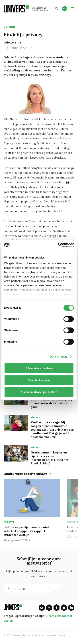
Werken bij (51, 635)
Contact (61, 635)
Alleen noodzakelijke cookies (39, 392)
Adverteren (39, 635)
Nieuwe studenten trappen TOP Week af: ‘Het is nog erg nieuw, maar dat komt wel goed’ (51, 401)
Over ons (16, 635)
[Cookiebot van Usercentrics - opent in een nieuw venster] (58, 244)
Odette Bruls (13, 42)
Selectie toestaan (39, 380)
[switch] (68, 319)
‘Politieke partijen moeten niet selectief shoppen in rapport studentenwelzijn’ (26, 531)
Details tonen (58, 356)
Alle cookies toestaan (39, 368)
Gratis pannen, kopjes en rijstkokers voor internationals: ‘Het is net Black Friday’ (49, 458)
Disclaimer (26, 635)
